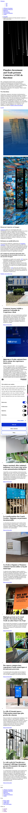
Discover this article (7, 324)
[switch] (24, 406)
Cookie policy (6, 801)
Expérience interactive (8, 9)
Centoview (3, 229)
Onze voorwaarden (7, 804)
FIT (22, 259)
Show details (20, 420)
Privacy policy (6, 800)
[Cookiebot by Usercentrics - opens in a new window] (20, 379)
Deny (14, 432)
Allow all (14, 424)
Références (5, 10)
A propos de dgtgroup (8, 13)
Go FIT (2, 107)
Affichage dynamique (8, 8)
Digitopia (3, 1)
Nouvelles (5, 16)
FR (6, 5)
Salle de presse (6, 11)
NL (6, 4)
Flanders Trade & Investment (16, 105)
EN (6, 3)
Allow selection (14, 428)
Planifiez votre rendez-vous (6, 273)
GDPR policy (6, 803)
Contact (5, 14)
